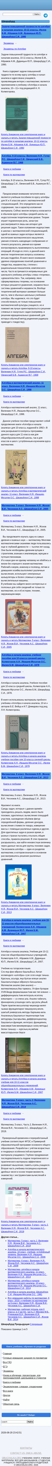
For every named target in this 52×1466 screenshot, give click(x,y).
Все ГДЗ (7, 1362)
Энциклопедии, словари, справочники (22, 1386)
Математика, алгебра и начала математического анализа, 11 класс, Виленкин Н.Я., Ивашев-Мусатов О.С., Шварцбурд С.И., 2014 (27, 1273)
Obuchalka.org (11, 1458)
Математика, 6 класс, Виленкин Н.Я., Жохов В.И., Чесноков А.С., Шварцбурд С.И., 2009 (28, 1263)
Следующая (36, 1324)
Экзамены (8, 43)
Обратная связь (11, 1404)
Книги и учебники (12, 169)
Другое (6, 1395)
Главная (7, 1353)
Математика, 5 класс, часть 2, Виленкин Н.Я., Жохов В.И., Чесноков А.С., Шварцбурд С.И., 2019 (23, 1103)
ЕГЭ (5, 1366)
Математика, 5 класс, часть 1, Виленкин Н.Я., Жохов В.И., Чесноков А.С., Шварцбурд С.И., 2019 (28, 1243)
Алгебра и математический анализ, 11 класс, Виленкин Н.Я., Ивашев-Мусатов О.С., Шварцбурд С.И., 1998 (23, 386)
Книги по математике (14, 174)
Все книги (8, 1391)
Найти (6, 1400)
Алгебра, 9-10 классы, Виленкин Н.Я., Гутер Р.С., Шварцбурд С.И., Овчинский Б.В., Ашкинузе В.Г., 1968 (26, 159)
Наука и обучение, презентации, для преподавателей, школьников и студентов (24, 1376)
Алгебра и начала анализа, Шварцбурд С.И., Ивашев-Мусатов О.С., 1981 (28, 1293)
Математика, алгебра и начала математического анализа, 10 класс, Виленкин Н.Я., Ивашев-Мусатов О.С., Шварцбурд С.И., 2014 (27, 1284)
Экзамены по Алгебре (14, 49)
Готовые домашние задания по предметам (25, 1358)
